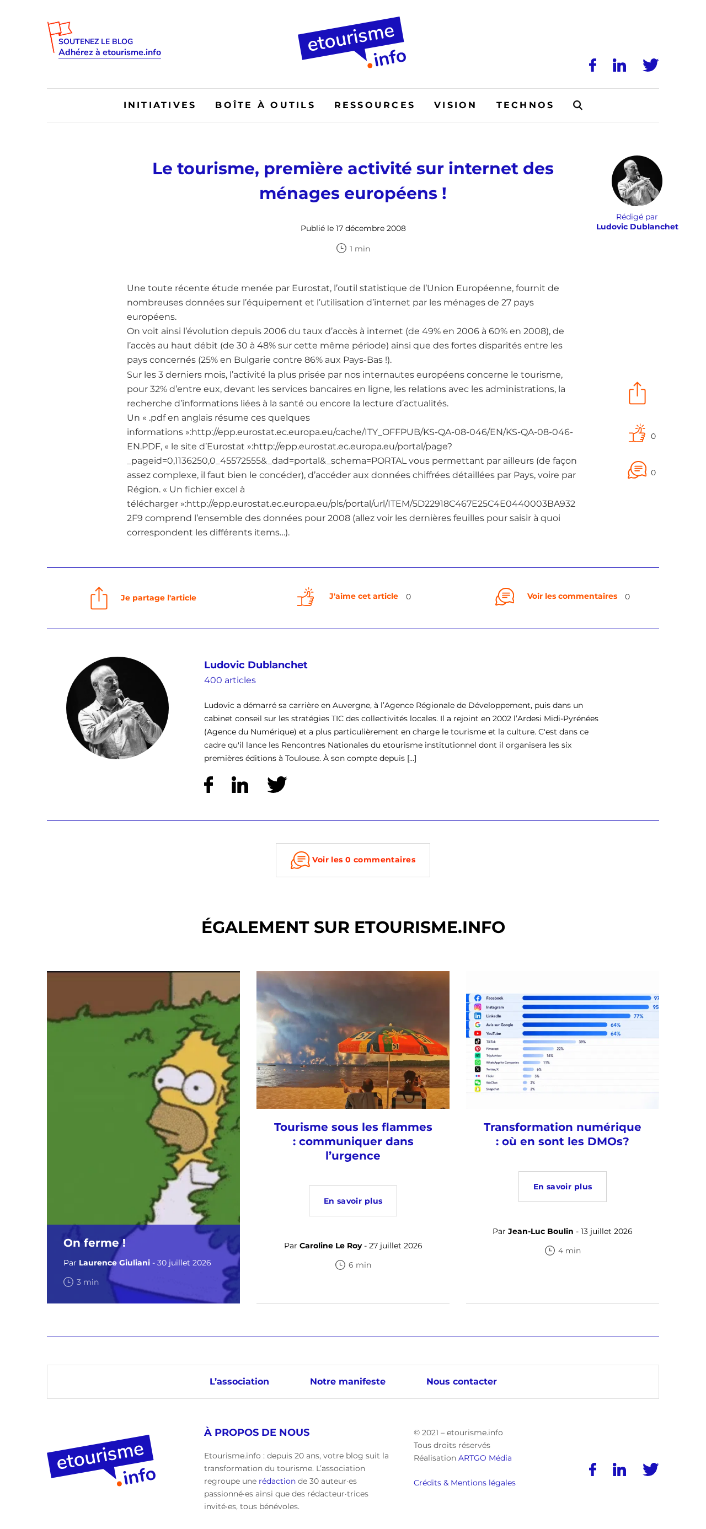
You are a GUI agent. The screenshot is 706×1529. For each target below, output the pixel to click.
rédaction (277, 1481)
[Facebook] (592, 65)
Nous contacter (461, 1381)
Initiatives (160, 105)
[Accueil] (353, 20)
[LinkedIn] (619, 65)
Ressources (374, 105)
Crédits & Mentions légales (465, 1483)
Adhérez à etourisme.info (109, 52)
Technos (525, 105)
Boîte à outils (265, 105)
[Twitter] (651, 65)
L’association (239, 1381)
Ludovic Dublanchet (256, 665)
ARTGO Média (485, 1458)
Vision (455, 105)
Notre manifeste (348, 1381)
